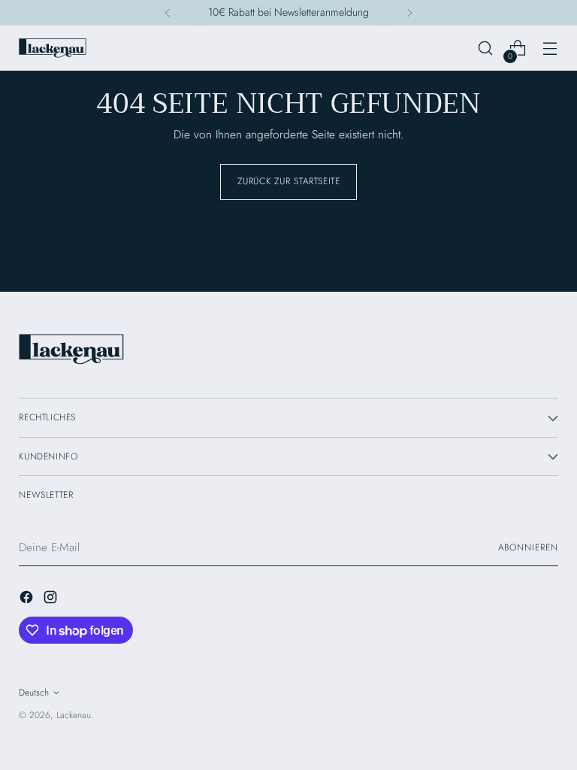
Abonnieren (528, 547)
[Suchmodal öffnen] (485, 48)
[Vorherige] (167, 13)
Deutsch (34, 692)
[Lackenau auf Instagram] (52, 599)
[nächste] (409, 13)
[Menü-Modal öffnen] (550, 48)
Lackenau (73, 715)
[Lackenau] (52, 48)
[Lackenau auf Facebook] (28, 599)
